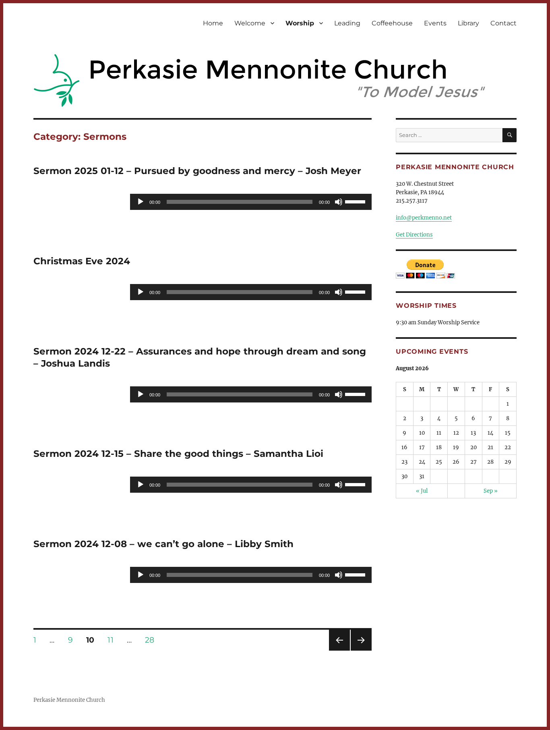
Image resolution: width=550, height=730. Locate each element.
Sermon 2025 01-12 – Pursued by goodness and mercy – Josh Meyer (197, 170)
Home (213, 23)
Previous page (339, 650)
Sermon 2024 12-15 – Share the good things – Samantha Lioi (178, 453)
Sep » (491, 490)
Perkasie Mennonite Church (69, 700)
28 (152, 640)
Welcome (249, 23)
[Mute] (339, 202)
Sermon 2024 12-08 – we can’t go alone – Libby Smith (163, 544)
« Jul (422, 490)
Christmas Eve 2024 (81, 261)
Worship (299, 23)
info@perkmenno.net (424, 217)
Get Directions (414, 234)
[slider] (356, 201)
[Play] (140, 202)
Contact (503, 23)
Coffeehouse (392, 23)
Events (435, 23)
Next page (361, 650)
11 (113, 640)
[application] (251, 202)
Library (468, 23)
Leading (347, 23)
